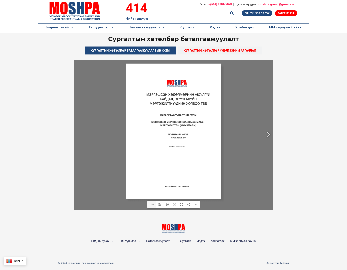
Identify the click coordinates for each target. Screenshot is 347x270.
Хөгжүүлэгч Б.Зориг (277, 262)
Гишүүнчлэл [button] (99, 27)
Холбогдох (244, 27)
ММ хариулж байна (285, 27)
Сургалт (187, 27)
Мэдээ (214, 27)
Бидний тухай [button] (57, 27)
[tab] (130, 50)
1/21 (152, 204)
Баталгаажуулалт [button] (145, 27)
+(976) (220, 4)
